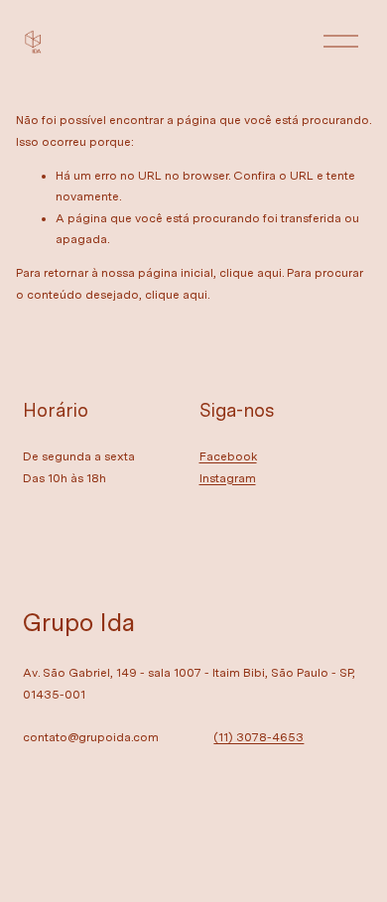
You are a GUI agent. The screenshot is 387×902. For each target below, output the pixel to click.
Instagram (227, 478)
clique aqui (250, 273)
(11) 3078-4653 (258, 737)
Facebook (228, 456)
